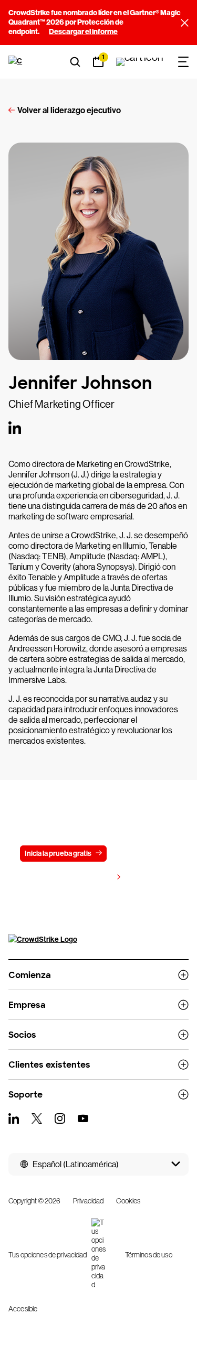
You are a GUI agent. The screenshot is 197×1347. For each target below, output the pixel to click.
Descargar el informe (83, 31)
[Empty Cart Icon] (139, 62)
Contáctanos (141, 853)
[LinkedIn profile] (14, 427)
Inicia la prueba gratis (58, 853)
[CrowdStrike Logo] (16, 62)
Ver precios (93, 877)
